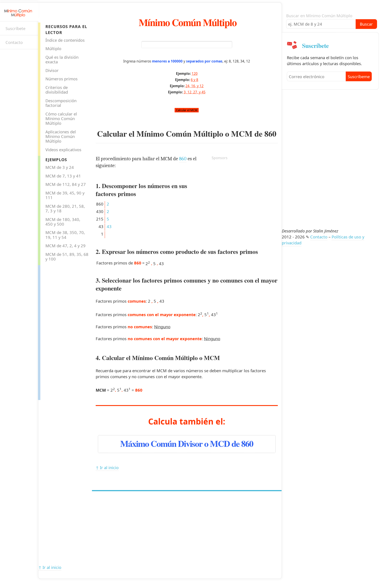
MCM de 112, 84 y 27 (65, 184)
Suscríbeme (359, 76)
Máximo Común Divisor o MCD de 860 (186, 443)
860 (270, 134)
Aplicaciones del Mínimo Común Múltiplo (60, 136)
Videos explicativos (63, 149)
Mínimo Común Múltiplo (188, 22)
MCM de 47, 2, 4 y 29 (65, 245)
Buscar (366, 24)
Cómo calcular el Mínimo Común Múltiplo (61, 118)
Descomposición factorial (61, 103)
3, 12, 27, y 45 (194, 92)
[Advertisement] (58, 331)
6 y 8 (194, 79)
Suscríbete (15, 28)
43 (109, 226)
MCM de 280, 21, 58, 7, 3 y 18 (65, 208)
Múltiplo (53, 48)
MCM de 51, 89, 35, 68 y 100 (66, 256)
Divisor (52, 70)
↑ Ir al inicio (107, 467)
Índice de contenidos (65, 40)
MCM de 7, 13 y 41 (63, 176)
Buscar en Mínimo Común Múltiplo (319, 15)
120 (195, 73)
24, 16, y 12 (194, 85)
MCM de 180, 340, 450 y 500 (62, 222)
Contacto (14, 42)
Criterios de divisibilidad (56, 90)
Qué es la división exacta (61, 59)
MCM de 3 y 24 (59, 167)
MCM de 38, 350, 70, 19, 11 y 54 (65, 235)
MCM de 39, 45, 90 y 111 (64, 195)
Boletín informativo (7, 57)
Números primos (61, 78)
